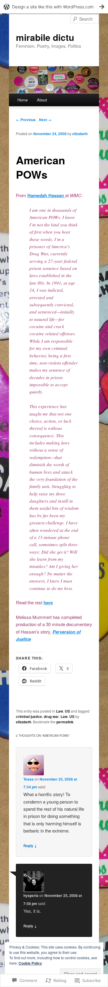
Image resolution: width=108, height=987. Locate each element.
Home (22, 100)
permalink (65, 722)
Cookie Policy (30, 963)
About (42, 100)
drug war (51, 716)
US (67, 711)
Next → (45, 119)
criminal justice (29, 716)
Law (59, 711)
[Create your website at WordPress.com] (54, 6)
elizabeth (80, 133)
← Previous (26, 119)
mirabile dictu (45, 37)
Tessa (28, 779)
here (48, 602)
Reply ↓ (30, 845)
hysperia (30, 895)
